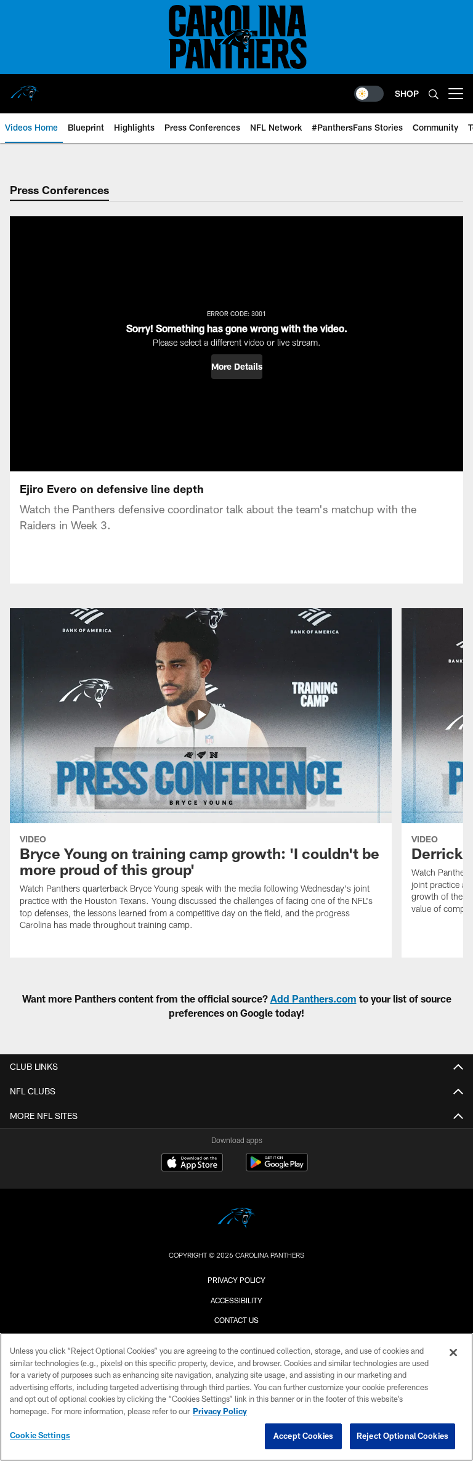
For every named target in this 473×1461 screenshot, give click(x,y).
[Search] (434, 94)
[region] (236, 1397)
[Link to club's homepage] (24, 89)
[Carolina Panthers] (236, 1220)
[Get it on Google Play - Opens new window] (276, 1169)
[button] (236, 366)
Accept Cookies (303, 1436)
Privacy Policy (236, 1280)
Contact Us (236, 1320)
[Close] (453, 1352)
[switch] (369, 94)
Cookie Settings (40, 1435)
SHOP (407, 93)
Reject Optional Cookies (402, 1436)
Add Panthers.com (313, 998)
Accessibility (236, 1300)
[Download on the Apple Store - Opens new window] (192, 1164)
